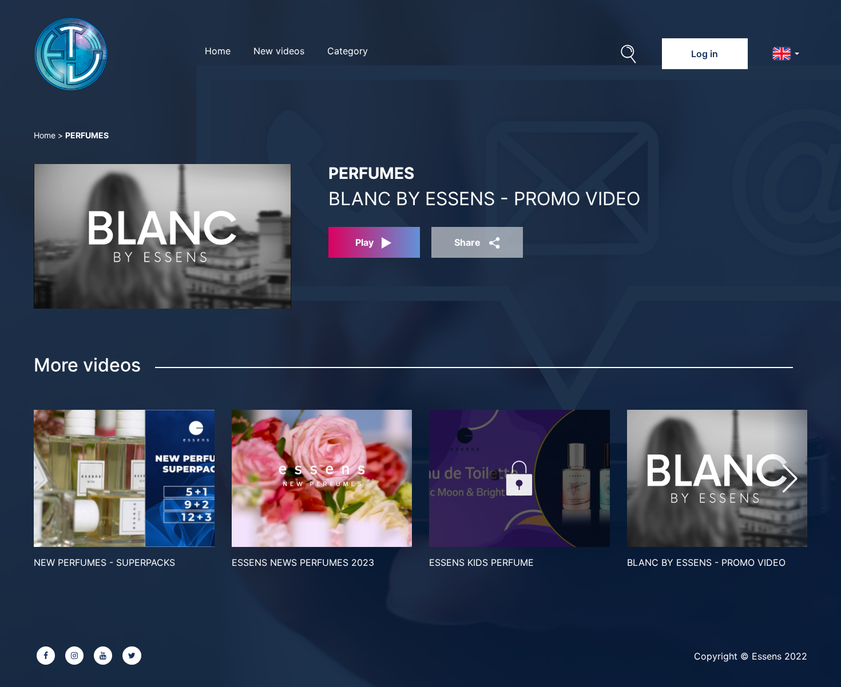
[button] (790, 478)
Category (347, 51)
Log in (704, 53)
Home (218, 51)
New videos (278, 51)
